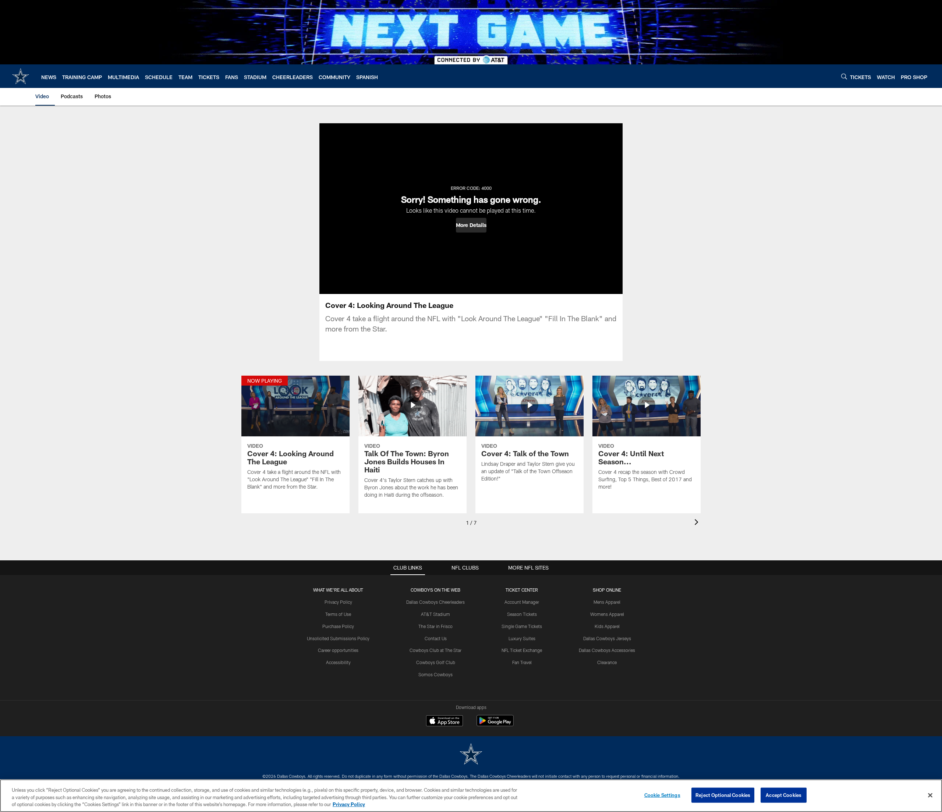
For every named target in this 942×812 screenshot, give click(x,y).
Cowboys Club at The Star (435, 650)
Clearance (607, 662)
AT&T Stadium (435, 614)
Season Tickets (522, 614)
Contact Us (436, 638)
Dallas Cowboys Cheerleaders (435, 601)
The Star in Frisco (435, 626)
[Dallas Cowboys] (471, 754)
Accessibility (338, 662)
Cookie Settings (662, 795)
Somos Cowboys (435, 674)
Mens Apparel (607, 601)
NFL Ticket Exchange (522, 650)
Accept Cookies (783, 795)
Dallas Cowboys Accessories (607, 650)
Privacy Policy (338, 601)
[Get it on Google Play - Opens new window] (495, 724)
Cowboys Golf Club (435, 662)
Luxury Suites (522, 638)
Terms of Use (338, 614)
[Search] (844, 76)
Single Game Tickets (522, 626)
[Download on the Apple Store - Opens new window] (444, 721)
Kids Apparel (607, 626)
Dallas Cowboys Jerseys (607, 638)
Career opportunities (338, 650)
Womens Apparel (607, 614)
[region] (471, 795)
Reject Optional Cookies (722, 795)
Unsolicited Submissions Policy (338, 638)
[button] (471, 225)
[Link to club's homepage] (20, 76)
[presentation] (698, 523)
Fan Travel (522, 662)
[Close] (930, 795)
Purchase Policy (338, 626)
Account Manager (521, 601)
